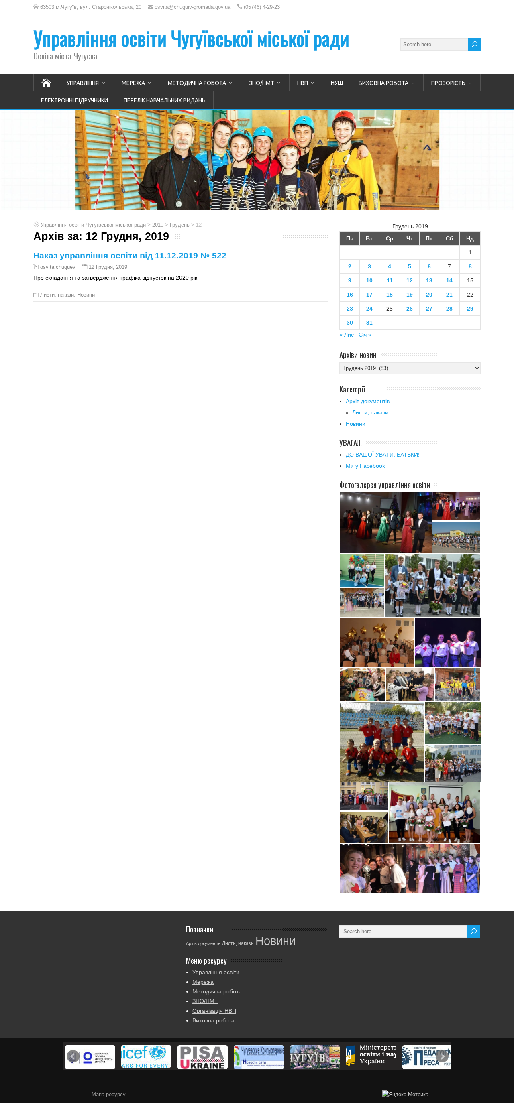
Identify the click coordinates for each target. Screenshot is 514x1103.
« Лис (346, 334)
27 (429, 308)
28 (449, 308)
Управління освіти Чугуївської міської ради (191, 38)
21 (449, 294)
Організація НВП (214, 1011)
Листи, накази (57, 295)
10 (369, 280)
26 (409, 308)
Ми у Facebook (365, 466)
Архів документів (368, 401)
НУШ (337, 82)
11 (390, 280)
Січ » (365, 334)
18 (389, 294)
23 (350, 308)
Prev (73, 1056)
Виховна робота (383, 83)
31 (369, 322)
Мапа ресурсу (109, 1094)
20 (429, 294)
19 (409, 294)
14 (449, 280)
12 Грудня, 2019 (108, 267)
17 (369, 294)
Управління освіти (215, 972)
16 (350, 294)
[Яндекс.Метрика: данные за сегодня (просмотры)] (405, 1094)
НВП (302, 83)
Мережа (133, 83)
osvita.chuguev (57, 267)
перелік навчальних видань (165, 100)
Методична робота (197, 83)
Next (442, 1056)
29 (470, 308)
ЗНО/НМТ (261, 83)
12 (409, 280)
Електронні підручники (74, 100)
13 (429, 280)
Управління (83, 83)
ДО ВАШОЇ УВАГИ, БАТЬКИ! (383, 454)
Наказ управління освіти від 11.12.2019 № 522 (129, 255)
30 (350, 322)
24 (369, 308)
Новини (86, 295)
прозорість (448, 83)
